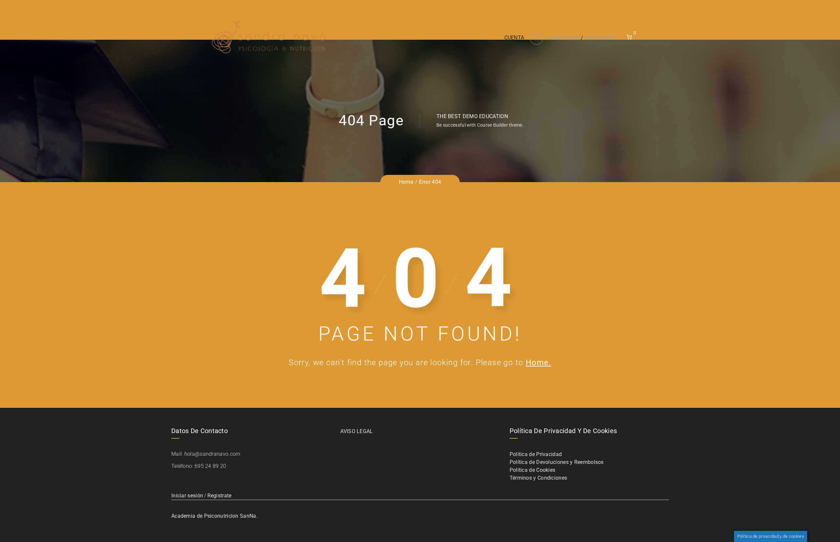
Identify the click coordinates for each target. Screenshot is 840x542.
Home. (538, 362)
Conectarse (563, 38)
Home (406, 182)
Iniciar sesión (187, 495)
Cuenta (514, 37)
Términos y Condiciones (538, 478)
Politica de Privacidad (536, 454)
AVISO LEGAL (356, 431)
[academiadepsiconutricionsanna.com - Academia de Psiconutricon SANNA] (269, 37)
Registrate (600, 38)
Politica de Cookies (533, 470)
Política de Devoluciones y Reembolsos (557, 462)
